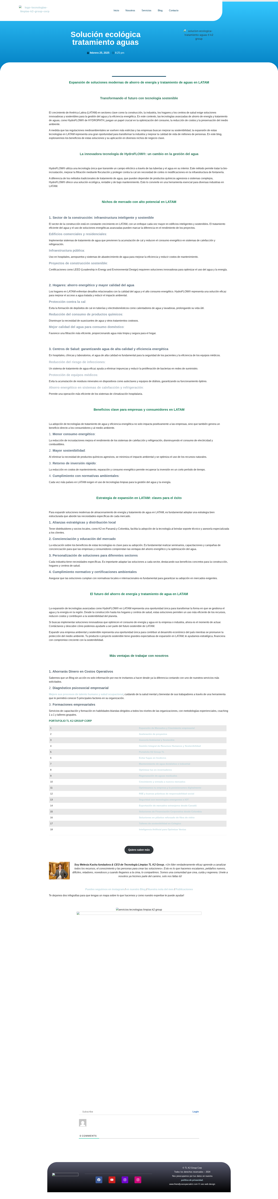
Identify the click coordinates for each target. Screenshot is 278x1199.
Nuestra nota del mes (161, 889)
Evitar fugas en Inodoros (152, 758)
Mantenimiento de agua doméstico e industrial (164, 764)
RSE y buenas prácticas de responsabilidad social (166, 793)
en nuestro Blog (136, 889)
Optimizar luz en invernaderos (155, 769)
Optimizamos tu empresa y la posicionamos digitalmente (170, 787)
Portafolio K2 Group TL (151, 752)
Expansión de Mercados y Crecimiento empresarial (167, 728)
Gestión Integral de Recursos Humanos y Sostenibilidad (170, 746)
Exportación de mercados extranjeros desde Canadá (168, 805)
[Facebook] (99, 1179)
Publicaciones (184, 889)
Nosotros (130, 10)
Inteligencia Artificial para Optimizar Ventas (162, 829)
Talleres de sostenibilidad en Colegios (160, 823)
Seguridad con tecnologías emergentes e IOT (164, 799)
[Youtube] (112, 1179)
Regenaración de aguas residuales (158, 775)
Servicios (146, 10)
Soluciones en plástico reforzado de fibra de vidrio (167, 817)
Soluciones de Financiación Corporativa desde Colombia (170, 811)
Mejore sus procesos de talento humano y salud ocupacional (86, 694)
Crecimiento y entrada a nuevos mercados (162, 781)
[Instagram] (125, 1179)
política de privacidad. (192, 1180)
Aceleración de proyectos (153, 734)
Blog (160, 10)
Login (195, 1111)
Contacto (173, 10)
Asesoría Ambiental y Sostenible (157, 740)
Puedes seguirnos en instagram (104, 889)
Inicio (116, 10)
